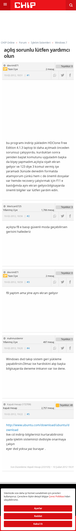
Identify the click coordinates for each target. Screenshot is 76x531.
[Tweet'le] (62, 75)
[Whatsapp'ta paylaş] (55, 75)
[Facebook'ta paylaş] (70, 75)
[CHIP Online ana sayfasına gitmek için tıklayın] (25, 7)
